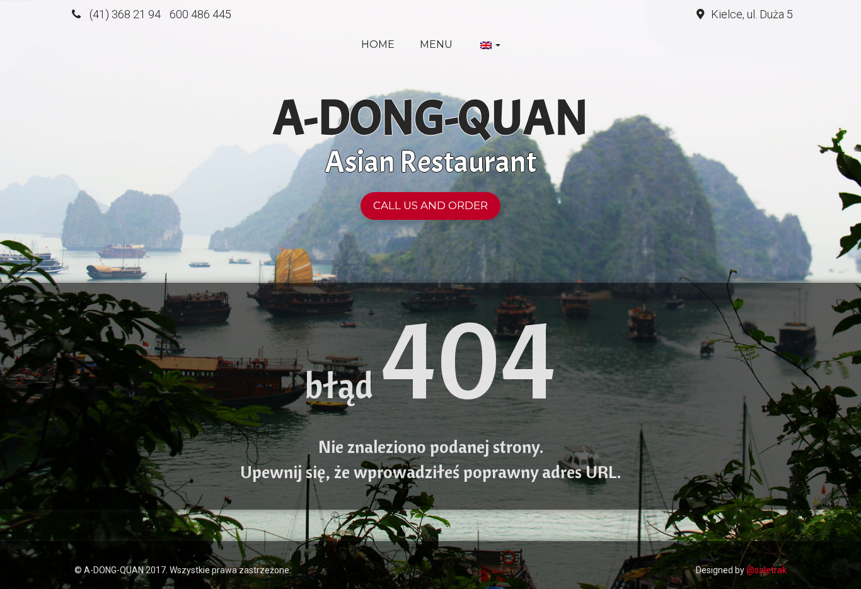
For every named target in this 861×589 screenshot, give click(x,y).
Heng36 (86, 551)
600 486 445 (200, 14)
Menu (436, 44)
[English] (489, 44)
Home (378, 44)
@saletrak (766, 570)
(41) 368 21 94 (125, 14)
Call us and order (430, 205)
